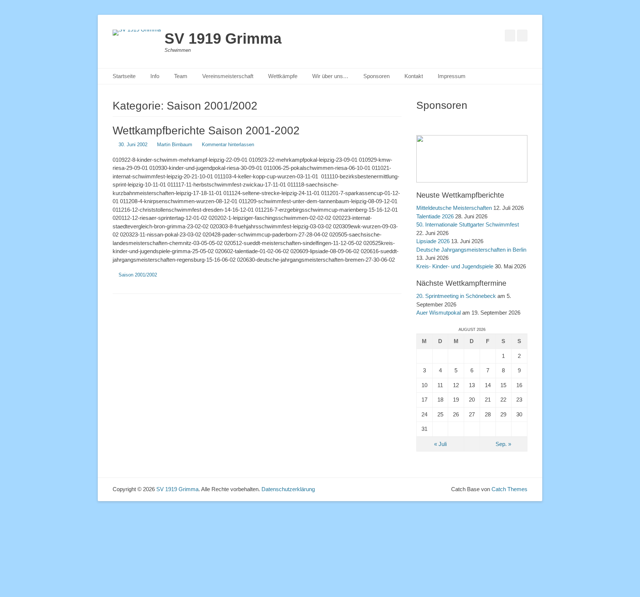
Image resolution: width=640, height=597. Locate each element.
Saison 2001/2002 (138, 275)
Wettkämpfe (282, 76)
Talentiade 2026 (435, 216)
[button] (425, 119)
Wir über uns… (330, 76)
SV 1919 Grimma (222, 38)
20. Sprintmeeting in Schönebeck (456, 296)
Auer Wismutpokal (438, 312)
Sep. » (503, 444)
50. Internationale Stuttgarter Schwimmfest (467, 224)
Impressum (452, 76)
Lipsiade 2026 (433, 241)
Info (154, 76)
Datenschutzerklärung (288, 489)
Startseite (124, 76)
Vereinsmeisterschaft (227, 76)
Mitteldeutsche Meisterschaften (454, 208)
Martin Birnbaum (174, 144)
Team (180, 76)
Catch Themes (509, 489)
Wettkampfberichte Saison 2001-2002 (206, 130)
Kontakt (413, 76)
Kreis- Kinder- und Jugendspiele (454, 266)
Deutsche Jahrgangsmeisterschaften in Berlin (471, 249)
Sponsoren (376, 76)
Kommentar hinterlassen (228, 144)
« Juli (440, 444)
